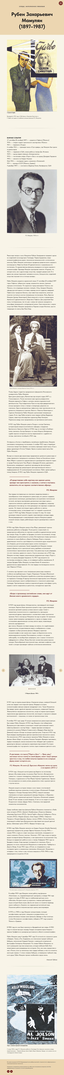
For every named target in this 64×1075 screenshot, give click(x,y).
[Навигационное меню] (61, 3)
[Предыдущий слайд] (3, 670)
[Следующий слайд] (60, 670)
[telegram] (11, 1071)
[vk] (8, 1071)
